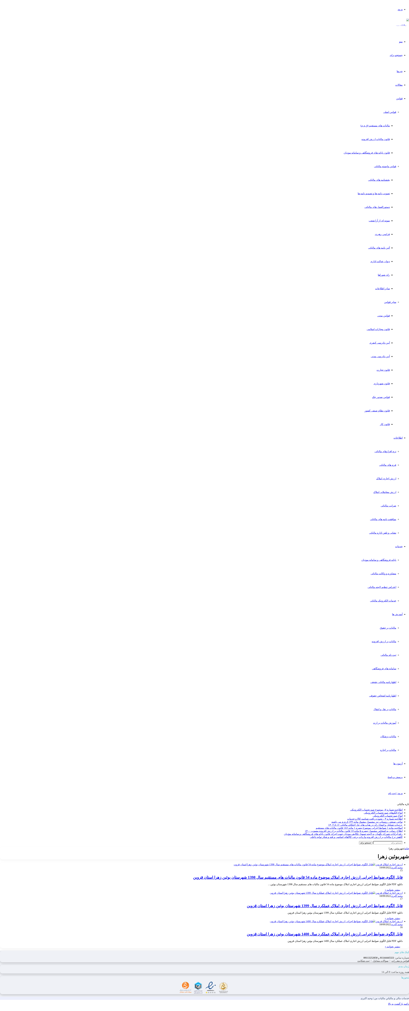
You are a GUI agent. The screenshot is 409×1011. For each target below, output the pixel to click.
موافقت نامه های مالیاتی (383, 519)
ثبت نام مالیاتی (388, 655)
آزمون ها (398, 763)
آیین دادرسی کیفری (379, 342)
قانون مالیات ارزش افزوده (376, 139)
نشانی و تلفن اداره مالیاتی (382, 532)
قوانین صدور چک (381, 397)
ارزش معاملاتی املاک (384, 492)
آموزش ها (397, 614)
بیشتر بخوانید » (392, 890)
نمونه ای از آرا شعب (379, 220)
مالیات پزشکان (388, 736)
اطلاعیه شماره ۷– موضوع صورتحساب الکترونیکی (376, 809)
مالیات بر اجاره (388, 750)
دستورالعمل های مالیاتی (377, 207)
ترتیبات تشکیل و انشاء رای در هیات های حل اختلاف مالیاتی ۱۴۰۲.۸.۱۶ (365, 825)
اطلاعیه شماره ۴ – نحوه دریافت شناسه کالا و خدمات (375, 818)
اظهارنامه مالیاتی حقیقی (383, 682)
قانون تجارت (383, 370)
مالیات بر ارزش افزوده (384, 641)
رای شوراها (384, 275)
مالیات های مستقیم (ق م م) (375, 125)
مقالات (399, 85)
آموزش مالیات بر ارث (384, 722)
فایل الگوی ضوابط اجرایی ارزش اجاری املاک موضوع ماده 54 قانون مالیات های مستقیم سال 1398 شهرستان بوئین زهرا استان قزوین (298, 877)
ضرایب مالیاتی (388, 505)
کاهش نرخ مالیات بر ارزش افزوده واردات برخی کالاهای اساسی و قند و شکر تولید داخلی (356, 837)
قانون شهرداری (382, 383)
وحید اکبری (397, 867)
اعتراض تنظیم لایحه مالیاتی (382, 587)
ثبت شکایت (363, 960)
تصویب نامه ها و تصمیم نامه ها (374, 193)
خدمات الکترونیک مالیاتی (383, 600)
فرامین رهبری (382, 234)
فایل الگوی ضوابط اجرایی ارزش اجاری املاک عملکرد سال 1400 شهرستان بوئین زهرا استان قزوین (325, 934)
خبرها (400, 71)
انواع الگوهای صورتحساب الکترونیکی (383, 812)
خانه (407, 848)
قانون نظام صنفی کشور (377, 410)
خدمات (399, 546)
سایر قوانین (390, 302)
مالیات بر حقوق (388, 627)
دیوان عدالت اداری (380, 261)
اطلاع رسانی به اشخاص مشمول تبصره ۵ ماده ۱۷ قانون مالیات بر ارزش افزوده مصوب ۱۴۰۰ (354, 831)
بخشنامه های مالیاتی (379, 180)
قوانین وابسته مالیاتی (385, 166)
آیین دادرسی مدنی (380, 356)
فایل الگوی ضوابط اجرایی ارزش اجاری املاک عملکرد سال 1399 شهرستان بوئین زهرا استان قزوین (325, 906)
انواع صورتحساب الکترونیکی (388, 815)
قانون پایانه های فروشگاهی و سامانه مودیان (367, 152)
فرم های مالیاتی (387, 465)
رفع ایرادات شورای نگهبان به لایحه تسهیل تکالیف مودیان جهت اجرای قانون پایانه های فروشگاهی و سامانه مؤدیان (343, 834)
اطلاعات (398, 437)
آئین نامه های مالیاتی (379, 247)
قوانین (399, 98)
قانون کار (385, 424)
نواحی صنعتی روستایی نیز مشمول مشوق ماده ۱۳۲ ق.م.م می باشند (367, 821)
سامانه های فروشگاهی (384, 668)
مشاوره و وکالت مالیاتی (383, 573)
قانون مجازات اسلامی (378, 329)
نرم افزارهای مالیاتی (385, 451)
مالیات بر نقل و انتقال (384, 709)
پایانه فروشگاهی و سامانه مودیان (378, 560)
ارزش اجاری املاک (386, 478)
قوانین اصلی (389, 112)
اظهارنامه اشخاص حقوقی (382, 695)
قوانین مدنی (383, 315)
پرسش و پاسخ (395, 777)
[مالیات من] (402, 25)
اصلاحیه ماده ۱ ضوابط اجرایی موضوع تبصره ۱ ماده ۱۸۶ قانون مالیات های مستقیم (359, 828)
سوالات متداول (380, 960)
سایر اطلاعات (382, 288)
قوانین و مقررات (400, 960)
